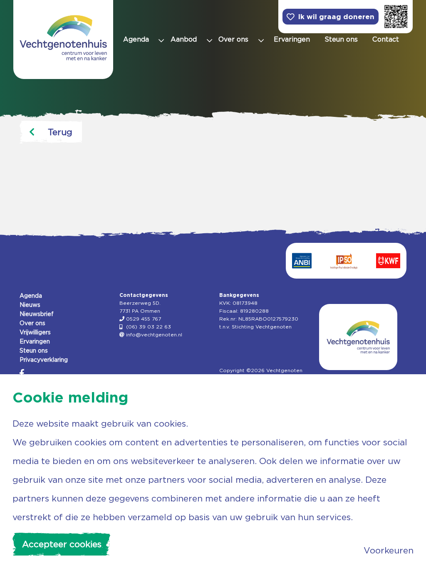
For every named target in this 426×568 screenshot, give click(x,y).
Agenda (31, 295)
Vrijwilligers (35, 332)
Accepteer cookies (62, 544)
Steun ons (34, 350)
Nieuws (30, 304)
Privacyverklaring (44, 359)
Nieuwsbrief (37, 314)
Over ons (32, 323)
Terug (60, 132)
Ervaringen (35, 341)
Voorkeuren (389, 550)
